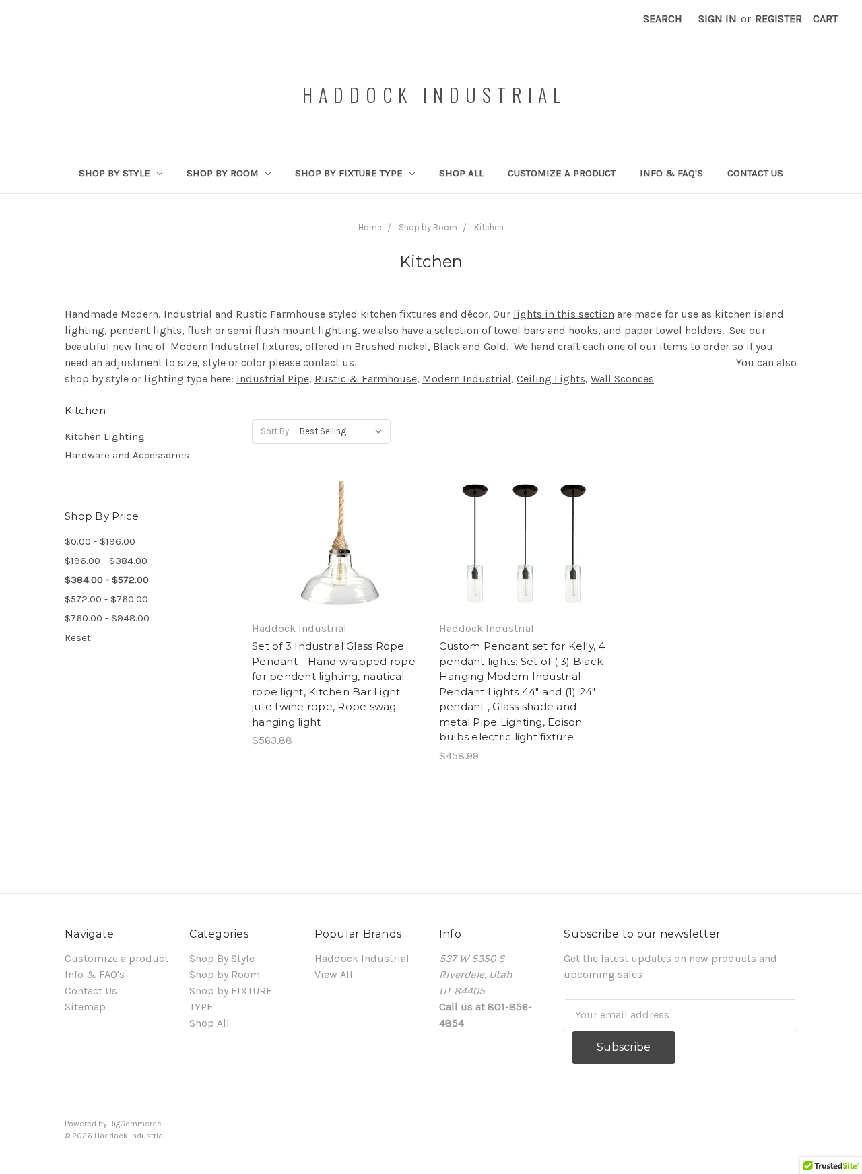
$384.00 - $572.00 (107, 580)
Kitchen (489, 227)
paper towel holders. (674, 330)
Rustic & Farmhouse (365, 378)
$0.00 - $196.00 (100, 541)
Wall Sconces (622, 378)
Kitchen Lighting (105, 436)
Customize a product (562, 173)
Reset (78, 637)
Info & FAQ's (671, 173)
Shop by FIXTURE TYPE (350, 173)
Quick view (337, 533)
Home (370, 227)
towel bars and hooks (546, 330)
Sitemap (85, 1006)
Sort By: (276, 431)
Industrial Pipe (272, 378)
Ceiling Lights (551, 378)
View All (333, 974)
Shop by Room (224, 173)
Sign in (717, 18)
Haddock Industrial (361, 958)
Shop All (461, 173)
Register (778, 18)
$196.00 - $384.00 (106, 561)
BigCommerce (135, 1123)
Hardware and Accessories (127, 455)
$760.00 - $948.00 (107, 618)
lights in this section (563, 314)
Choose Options (337, 560)
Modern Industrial (214, 346)
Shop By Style (116, 173)
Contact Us (755, 173)
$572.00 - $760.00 (106, 599)
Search (662, 18)
